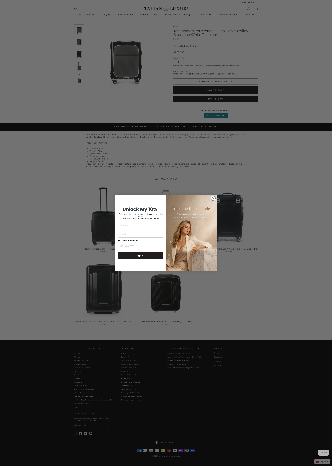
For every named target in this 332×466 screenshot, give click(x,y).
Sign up (140, 255)
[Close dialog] (213, 198)
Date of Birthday (128, 240)
